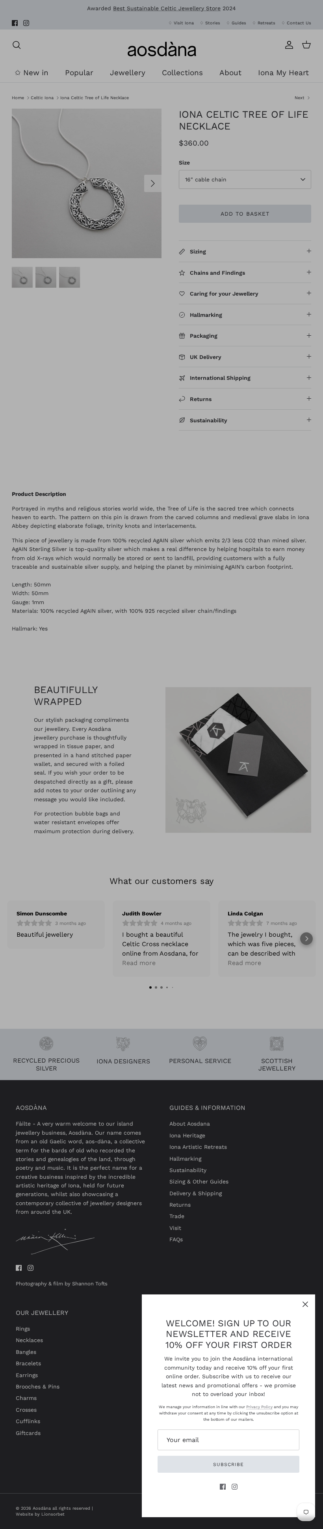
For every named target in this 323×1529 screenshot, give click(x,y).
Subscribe (228, 1464)
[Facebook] (223, 1487)
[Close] (305, 1304)
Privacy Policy (259, 1407)
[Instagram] (235, 1487)
